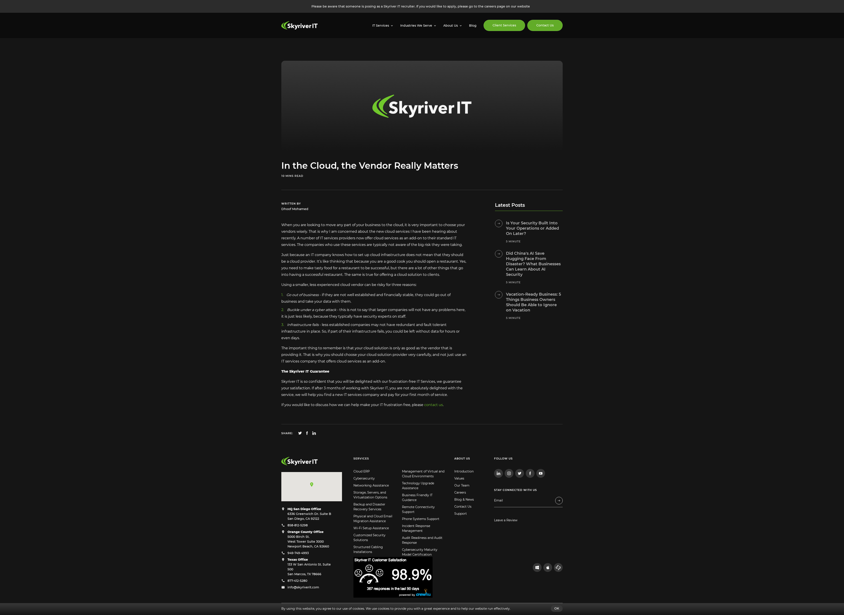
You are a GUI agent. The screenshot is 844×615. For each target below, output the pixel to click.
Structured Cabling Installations (368, 549)
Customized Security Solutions (369, 537)
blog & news (318, 48)
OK (556, 608)
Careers (460, 492)
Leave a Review (505, 520)
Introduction (464, 471)
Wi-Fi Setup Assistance (371, 528)
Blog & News (464, 500)
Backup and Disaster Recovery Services (369, 506)
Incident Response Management (416, 528)
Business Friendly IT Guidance (417, 497)
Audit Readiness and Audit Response (422, 540)
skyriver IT (291, 48)
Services (361, 458)
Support (460, 514)
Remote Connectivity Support (418, 509)
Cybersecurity (364, 478)
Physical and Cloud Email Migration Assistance (372, 518)
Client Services (504, 25)
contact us (433, 405)
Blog (473, 25)
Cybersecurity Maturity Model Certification (419, 552)
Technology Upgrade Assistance (418, 485)
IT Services (380, 25)
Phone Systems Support (420, 519)
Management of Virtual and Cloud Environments (423, 473)
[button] (311, 484)
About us (462, 458)
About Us (450, 25)
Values (459, 478)
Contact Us (545, 25)
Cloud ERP (361, 471)
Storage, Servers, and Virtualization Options (370, 495)
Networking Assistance (371, 485)
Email (498, 500)
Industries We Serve (416, 25)
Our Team (461, 485)
